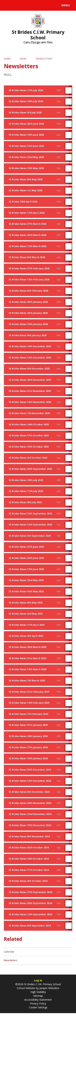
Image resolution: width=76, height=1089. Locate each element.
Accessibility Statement (38, 999)
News (23, 58)
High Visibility (38, 992)
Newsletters (44, 58)
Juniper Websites (49, 988)
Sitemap (38, 996)
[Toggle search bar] (7, 5)
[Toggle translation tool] (16, 5)
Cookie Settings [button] (38, 1007)
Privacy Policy (38, 1003)
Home (7, 58)
